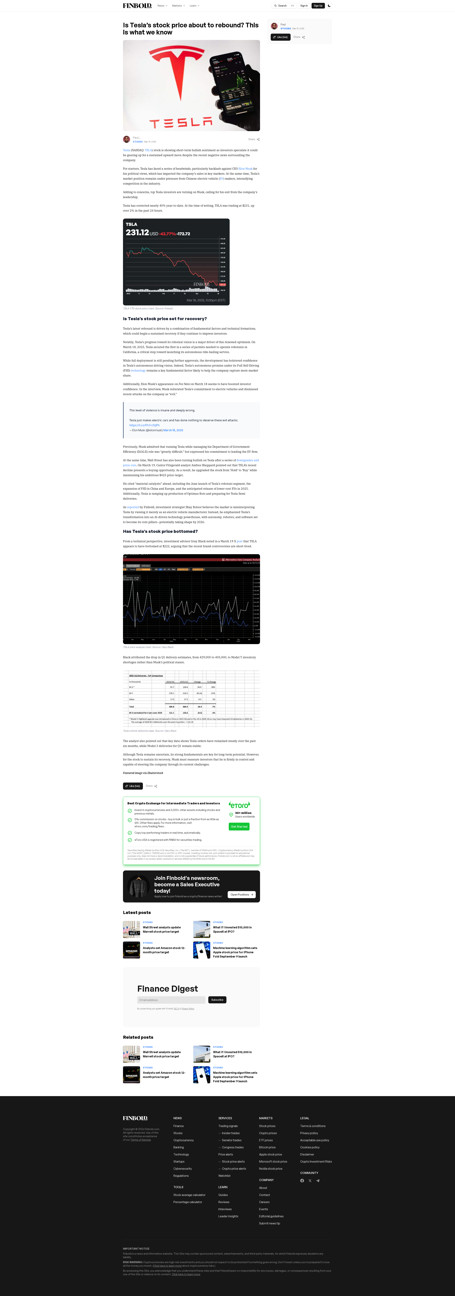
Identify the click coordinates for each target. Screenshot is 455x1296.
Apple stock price (270, 1154)
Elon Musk (246, 168)
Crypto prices (268, 1133)
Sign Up (318, 5)
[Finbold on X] (310, 1181)
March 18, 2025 (173, 430)
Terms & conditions (313, 1126)
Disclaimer (307, 1154)
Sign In (304, 5)
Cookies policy (310, 1147)
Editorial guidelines (271, 1216)
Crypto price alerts (232, 1168)
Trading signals (228, 1126)
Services (225, 1118)
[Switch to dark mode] (329, 6)
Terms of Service (140, 1139)
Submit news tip (269, 1223)
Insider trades (229, 1133)
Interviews (225, 1209)
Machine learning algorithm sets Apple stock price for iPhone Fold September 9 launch (235, 952)
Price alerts (225, 1154)
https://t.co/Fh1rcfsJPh (144, 425)
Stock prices (267, 1126)
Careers (264, 1202)
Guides (223, 1195)
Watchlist (224, 1175)
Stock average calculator (189, 1195)
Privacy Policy (187, 1008)
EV (221, 178)
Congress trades (231, 1147)
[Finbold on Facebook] (302, 1181)
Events (263, 1209)
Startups (178, 1161)
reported (133, 507)
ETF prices (266, 1140)
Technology (181, 1154)
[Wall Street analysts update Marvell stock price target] (131, 929)
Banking (178, 1147)
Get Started (239, 826)
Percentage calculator (187, 1202)
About (263, 1188)
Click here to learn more (167, 1265)
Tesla (126, 150)
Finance (178, 1126)
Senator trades (230, 1140)
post (240, 541)
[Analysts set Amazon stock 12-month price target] (131, 950)
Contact (264, 1195)
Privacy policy (309, 1133)
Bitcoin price (267, 1147)
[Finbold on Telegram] (318, 1181)
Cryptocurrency (183, 1140)
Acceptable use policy (314, 1140)
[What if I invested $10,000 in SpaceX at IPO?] (201, 929)
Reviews (223, 1202)
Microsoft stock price (273, 1161)
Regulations (181, 1175)
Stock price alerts (231, 1161)
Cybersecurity (182, 1168)
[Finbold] (137, 5)
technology (138, 370)
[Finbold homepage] (142, 1118)
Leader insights (228, 1216)
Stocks (138, 141)
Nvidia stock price (270, 1168)
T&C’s (176, 1008)
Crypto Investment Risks (316, 1161)
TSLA (148, 150)
